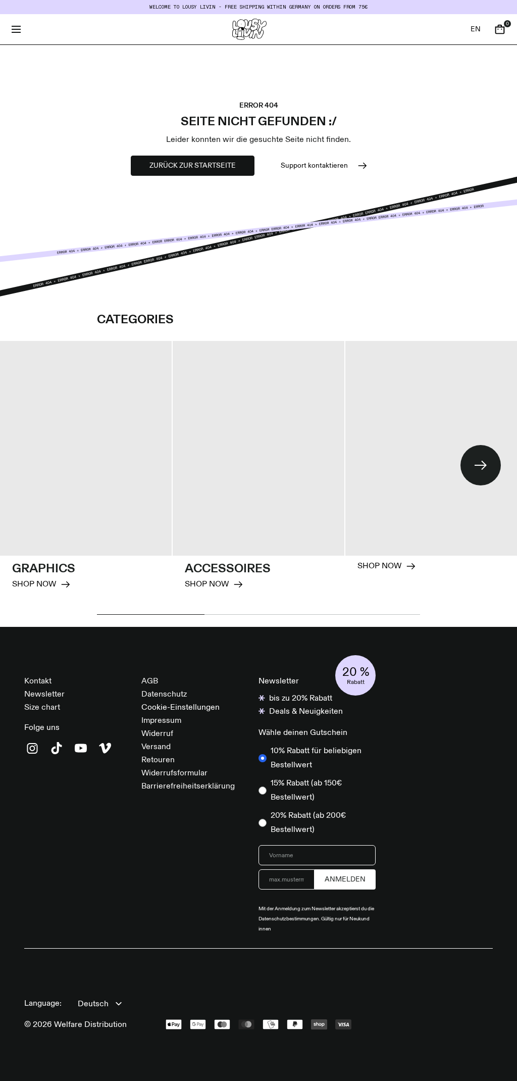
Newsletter (44, 695)
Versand (156, 747)
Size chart (42, 708)
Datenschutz (164, 695)
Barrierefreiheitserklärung (188, 786)
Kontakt (37, 681)
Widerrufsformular (174, 773)
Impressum (161, 721)
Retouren (158, 760)
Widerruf (157, 734)
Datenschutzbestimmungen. (289, 918)
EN (476, 29)
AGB (149, 681)
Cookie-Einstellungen (180, 708)
